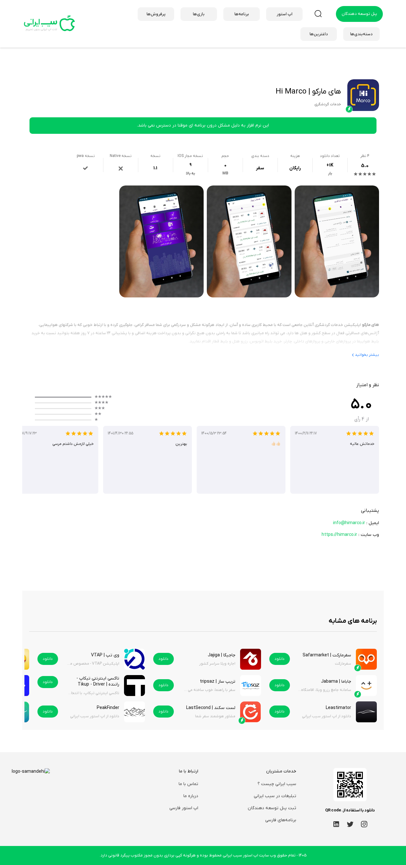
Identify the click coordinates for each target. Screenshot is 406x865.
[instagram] (364, 824)
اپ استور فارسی (183, 808)
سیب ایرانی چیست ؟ (277, 784)
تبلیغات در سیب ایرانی (275, 796)
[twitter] (350, 824)
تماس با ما (188, 784)
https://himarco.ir (339, 535)
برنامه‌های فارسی (280, 820)
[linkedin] (336, 824)
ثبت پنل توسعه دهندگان (272, 808)
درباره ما (190, 796)
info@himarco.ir (349, 523)
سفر (260, 168)
